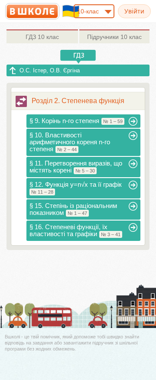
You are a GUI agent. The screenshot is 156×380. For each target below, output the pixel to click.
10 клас (42, 36)
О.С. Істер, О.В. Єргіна (50, 70)
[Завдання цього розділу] (21, 101)
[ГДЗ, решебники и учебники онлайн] (32, 11)
